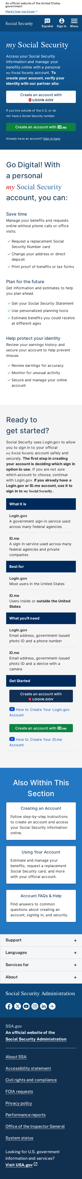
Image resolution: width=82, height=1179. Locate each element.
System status (19, 1137)
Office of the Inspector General (35, 1126)
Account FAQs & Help (41, 895)
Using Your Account (41, 852)
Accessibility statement (28, 1068)
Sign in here (51, 138)
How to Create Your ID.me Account (35, 742)
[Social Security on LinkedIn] (43, 1007)
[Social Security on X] (17, 1007)
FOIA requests (19, 1091)
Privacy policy (18, 1103)
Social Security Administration (36, 1039)
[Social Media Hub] (52, 1007)
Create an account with (41, 94)
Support (13, 940)
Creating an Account (41, 808)
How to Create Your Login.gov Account (39, 712)
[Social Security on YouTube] (26, 1007)
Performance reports (25, 1114)
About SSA (16, 1056)
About (11, 977)
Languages (16, 952)
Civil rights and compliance (31, 1079)
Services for (17, 964)
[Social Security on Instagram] (34, 1007)
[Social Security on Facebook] (8, 1007)
